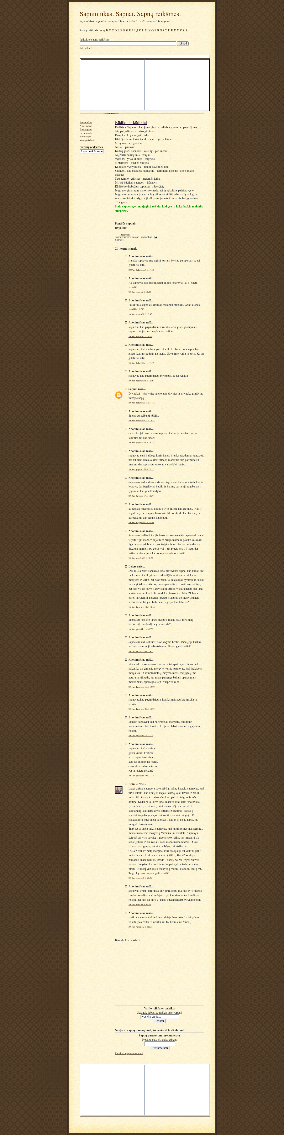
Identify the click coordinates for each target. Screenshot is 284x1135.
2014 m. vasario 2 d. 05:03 (140, 926)
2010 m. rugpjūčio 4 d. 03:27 (141, 522)
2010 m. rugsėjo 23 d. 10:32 (140, 557)
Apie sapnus (86, 129)
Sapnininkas (86, 122)
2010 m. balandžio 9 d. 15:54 (141, 380)
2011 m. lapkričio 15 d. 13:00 (141, 686)
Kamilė (133, 784)
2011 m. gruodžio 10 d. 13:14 (141, 775)
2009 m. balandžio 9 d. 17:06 (141, 269)
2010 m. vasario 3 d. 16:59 (140, 336)
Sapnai (132, 389)
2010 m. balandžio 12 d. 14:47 (141, 402)
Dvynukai (134, 393)
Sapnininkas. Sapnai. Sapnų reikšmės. (130, 13)
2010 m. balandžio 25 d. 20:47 (141, 420)
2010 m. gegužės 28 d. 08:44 (141, 442)
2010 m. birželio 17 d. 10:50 (140, 495)
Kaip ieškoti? (86, 47)
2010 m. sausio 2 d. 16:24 (139, 291)
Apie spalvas (86, 125)
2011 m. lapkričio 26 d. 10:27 (141, 708)
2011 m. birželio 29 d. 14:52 (140, 651)
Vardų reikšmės (87, 140)
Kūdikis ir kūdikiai (131, 122)
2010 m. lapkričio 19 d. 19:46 (141, 607)
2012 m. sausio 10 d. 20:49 (140, 877)
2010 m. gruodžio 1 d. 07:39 (140, 629)
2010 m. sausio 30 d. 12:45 (140, 314)
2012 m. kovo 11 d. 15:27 (139, 904)
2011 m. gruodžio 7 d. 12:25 (140, 735)
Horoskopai (85, 136)
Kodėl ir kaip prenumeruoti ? (129, 1053)
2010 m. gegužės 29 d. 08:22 (141, 469)
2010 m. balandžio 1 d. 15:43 (141, 362)
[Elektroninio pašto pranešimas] (155, 237)
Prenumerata (86, 132)
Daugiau (125, 234)
